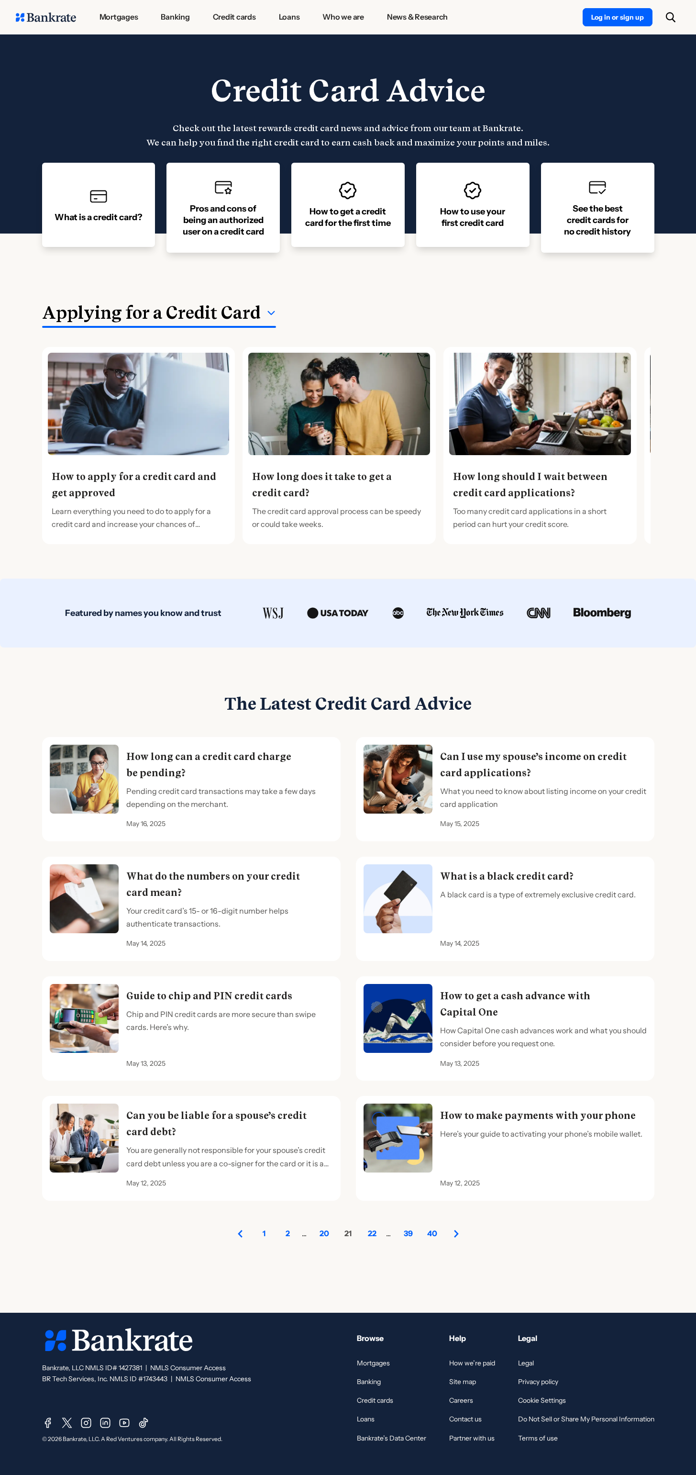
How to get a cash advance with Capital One (515, 1004)
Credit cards (375, 1400)
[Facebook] (48, 1423)
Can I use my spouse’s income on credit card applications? (533, 765)
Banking (369, 1381)
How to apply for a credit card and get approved (134, 485)
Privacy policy (538, 1381)
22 (372, 1233)
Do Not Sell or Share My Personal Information (586, 1419)
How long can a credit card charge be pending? (208, 765)
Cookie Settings (542, 1400)
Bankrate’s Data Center (391, 1438)
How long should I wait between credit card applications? (530, 485)
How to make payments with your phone (538, 1115)
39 (408, 1233)
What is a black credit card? (507, 876)
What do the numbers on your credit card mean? (213, 884)
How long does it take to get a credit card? (322, 485)
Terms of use (538, 1438)
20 (324, 1233)
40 (432, 1233)
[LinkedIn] (105, 1423)
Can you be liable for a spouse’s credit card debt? (216, 1124)
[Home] (46, 17)
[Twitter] (67, 1423)
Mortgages (373, 1363)
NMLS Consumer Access (188, 1367)
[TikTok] (143, 1423)
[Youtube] (124, 1423)
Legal (526, 1363)
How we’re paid (472, 1363)
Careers (461, 1400)
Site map (462, 1381)
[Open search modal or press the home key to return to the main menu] (670, 17)
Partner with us (472, 1438)
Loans (366, 1419)
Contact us (465, 1419)
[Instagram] (86, 1423)
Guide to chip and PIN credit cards (209, 996)
